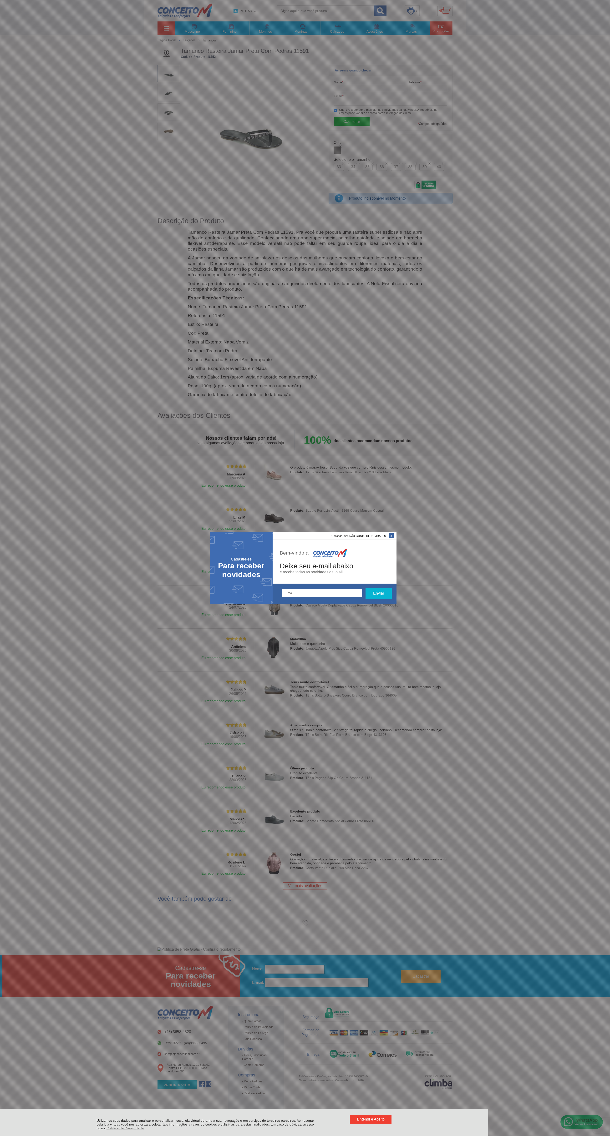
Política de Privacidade (125, 1128)
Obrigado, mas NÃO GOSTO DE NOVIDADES (358, 536)
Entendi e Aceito (371, 1119)
